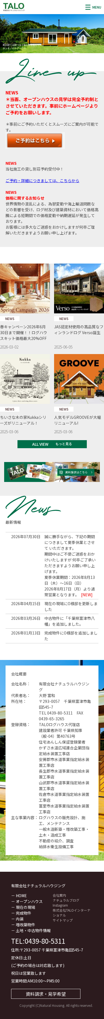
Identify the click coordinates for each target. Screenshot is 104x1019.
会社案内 (59, 895)
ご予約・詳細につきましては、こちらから (42, 180)
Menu (96, 7)
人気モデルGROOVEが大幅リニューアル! (77, 420)
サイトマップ (63, 920)
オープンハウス (29, 901)
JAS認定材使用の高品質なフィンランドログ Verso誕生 (78, 329)
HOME (21, 895)
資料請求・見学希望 (46, 993)
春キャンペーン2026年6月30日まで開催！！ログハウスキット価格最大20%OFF (23, 332)
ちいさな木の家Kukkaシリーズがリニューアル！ (23, 420)
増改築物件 (25, 924)
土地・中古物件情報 (33, 930)
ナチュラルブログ (66, 900)
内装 (20, 919)
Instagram (60, 905)
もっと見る (63, 443)
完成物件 (23, 913)
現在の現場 (25, 907)
